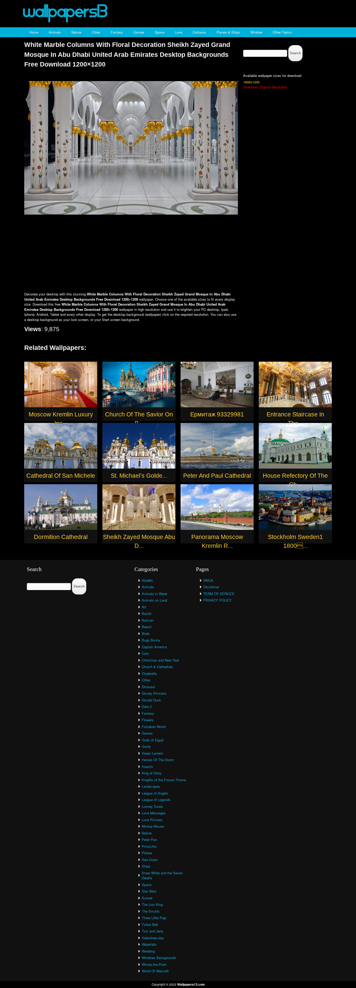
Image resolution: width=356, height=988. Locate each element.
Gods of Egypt (153, 739)
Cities (96, 32)
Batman (148, 620)
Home (33, 32)
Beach (146, 626)
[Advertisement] (178, 253)
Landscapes (151, 786)
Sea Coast (150, 859)
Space (159, 32)
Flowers (148, 719)
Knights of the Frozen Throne (164, 779)
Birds (146, 633)
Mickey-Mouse (153, 826)
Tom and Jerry (152, 931)
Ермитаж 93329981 (217, 414)
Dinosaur (148, 686)
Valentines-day (153, 937)
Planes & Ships (228, 32)
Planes (147, 852)
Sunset (147, 897)
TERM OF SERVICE (219, 593)
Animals (55, 32)
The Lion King (152, 904)
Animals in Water (154, 593)
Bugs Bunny (151, 640)
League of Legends (156, 799)
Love (178, 32)
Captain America (154, 646)
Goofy (146, 746)
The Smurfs (150, 911)
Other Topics (282, 32)
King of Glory (152, 773)
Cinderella (149, 673)
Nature (76, 32)
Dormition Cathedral (61, 537)
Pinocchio (149, 846)
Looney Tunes (152, 806)
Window (256, 32)
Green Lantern (152, 753)
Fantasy (117, 32)
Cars (145, 653)
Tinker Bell (150, 924)
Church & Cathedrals (157, 666)
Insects (147, 766)
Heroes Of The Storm (158, 759)
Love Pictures (152, 819)
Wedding (148, 951)
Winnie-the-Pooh (154, 964)
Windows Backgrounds (159, 957)
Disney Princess (154, 693)
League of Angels (155, 793)
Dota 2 (147, 706)
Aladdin (147, 580)
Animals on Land (154, 600)
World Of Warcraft (155, 970)
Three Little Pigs (154, 917)
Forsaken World (153, 726)
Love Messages (154, 812)
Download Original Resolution (265, 86)
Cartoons (199, 32)
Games (138, 32)
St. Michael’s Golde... (139, 475)
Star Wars (149, 891)
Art (144, 606)
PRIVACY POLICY (217, 600)
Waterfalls (149, 944)
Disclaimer (211, 586)
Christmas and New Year (160, 660)
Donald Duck (151, 700)
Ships (146, 866)
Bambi (146, 613)
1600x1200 (251, 82)
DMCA (208, 580)
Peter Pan (149, 839)
